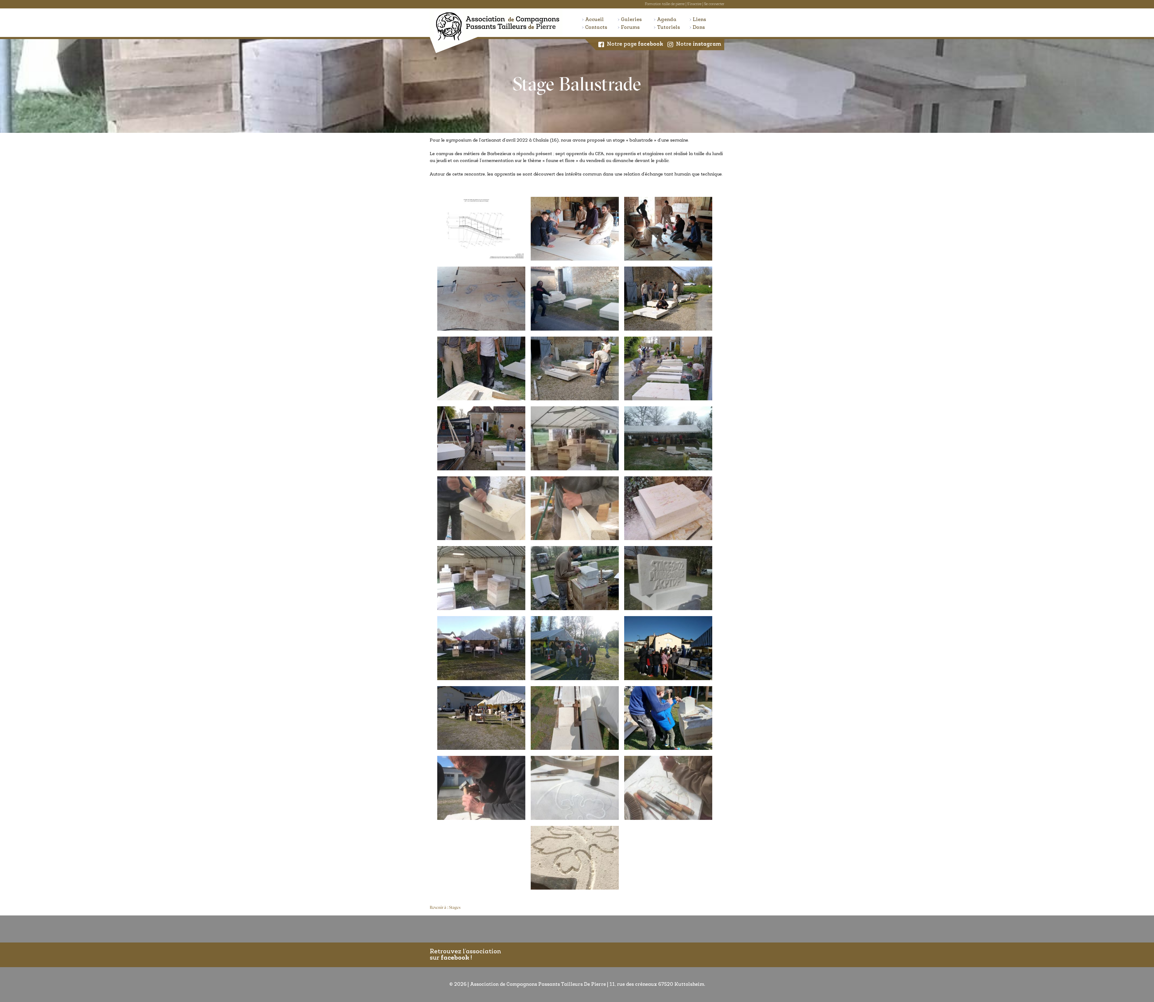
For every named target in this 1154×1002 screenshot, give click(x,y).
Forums (630, 27)
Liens (699, 19)
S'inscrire (694, 4)
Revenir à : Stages (445, 908)
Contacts (596, 27)
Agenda (666, 19)
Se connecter (714, 4)
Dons (699, 27)
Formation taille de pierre (665, 4)
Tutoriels (668, 27)
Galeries (631, 19)
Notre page (635, 44)
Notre (698, 44)
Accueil (594, 19)
